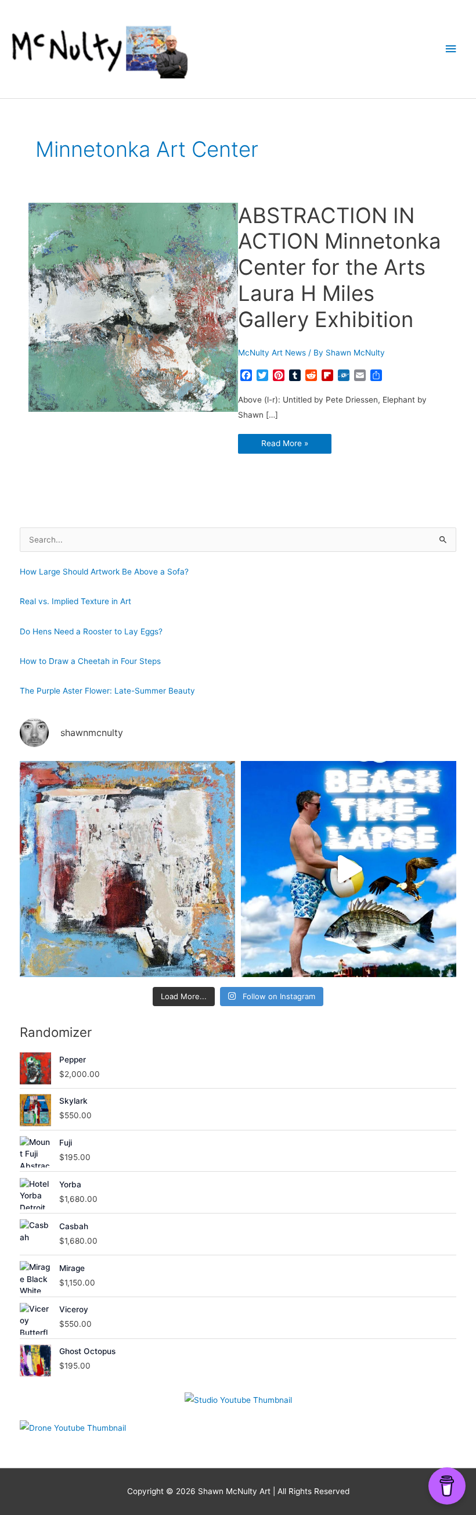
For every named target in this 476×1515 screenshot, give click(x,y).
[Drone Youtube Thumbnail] (73, 1428)
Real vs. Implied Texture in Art (75, 601)
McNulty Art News (272, 352)
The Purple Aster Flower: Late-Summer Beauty (107, 690)
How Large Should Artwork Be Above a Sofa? (104, 571)
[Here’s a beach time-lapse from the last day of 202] (348, 869)
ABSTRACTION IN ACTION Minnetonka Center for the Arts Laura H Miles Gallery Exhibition (339, 268)
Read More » (289, 446)
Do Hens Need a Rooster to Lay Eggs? (91, 631)
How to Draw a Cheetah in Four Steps (90, 661)
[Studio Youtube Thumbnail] (238, 1400)
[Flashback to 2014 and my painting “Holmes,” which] (127, 869)
